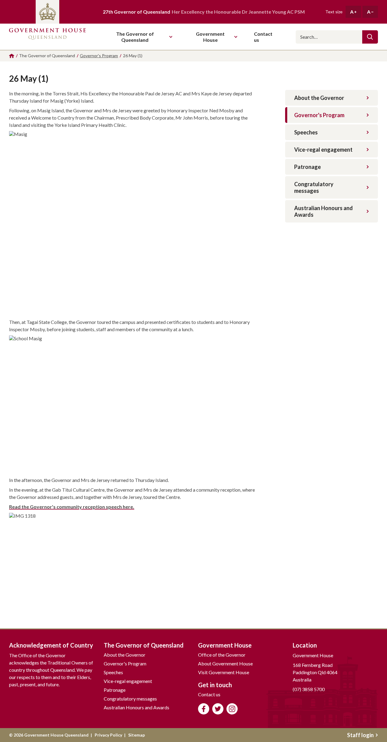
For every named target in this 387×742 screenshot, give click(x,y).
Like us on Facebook (203, 708)
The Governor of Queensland (135, 37)
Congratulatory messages (313, 187)
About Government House (225, 663)
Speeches (306, 132)
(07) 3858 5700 (309, 689)
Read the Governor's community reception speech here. (71, 507)
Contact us (209, 694)
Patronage (307, 166)
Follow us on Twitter (217, 708)
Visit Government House (223, 672)
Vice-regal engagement (323, 149)
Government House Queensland (47, 37)
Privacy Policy (108, 734)
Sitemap (136, 734)
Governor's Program (319, 115)
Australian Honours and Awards (323, 211)
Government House (210, 37)
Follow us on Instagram (232, 708)
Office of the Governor (222, 655)
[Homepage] (11, 55)
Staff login (360, 735)
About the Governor (319, 97)
